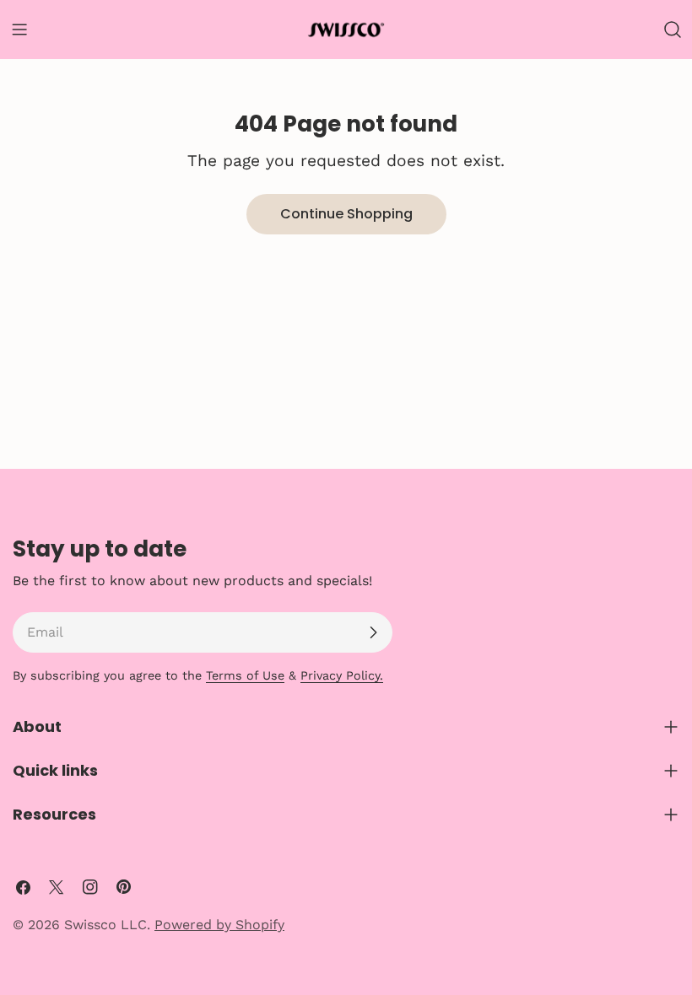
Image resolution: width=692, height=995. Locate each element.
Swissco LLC (105, 925)
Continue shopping (346, 213)
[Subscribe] (373, 632)
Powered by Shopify (219, 925)
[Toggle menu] (19, 29)
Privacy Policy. (341, 675)
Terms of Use (245, 675)
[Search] (672, 29)
